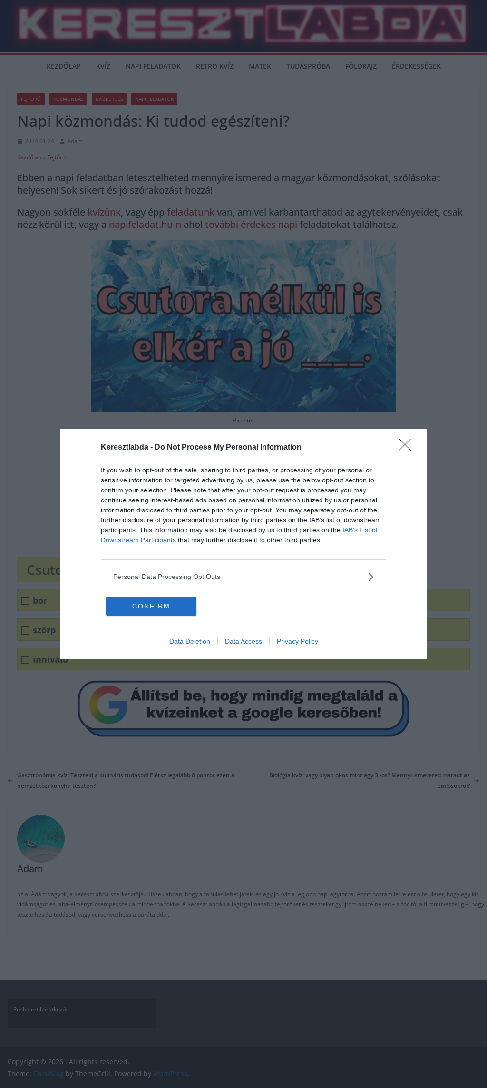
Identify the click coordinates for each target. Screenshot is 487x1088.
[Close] (408, 448)
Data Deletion (189, 641)
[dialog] (243, 544)
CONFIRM (151, 606)
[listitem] (243, 577)
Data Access (243, 641)
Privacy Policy (297, 641)
